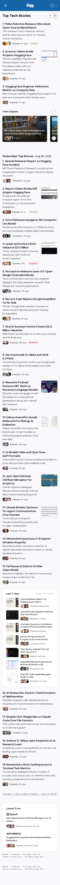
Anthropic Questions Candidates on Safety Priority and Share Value (36, 625)
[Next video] (55, 111)
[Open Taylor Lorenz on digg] (7, 531)
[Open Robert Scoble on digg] (4, 291)
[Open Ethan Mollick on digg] (27, 643)
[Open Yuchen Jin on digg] (9, 43)
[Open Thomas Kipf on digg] (7, 318)
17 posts (34, 644)
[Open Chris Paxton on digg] (9, 291)
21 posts (34, 669)
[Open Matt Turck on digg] (7, 212)
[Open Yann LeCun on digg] (22, 643)
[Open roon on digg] (9, 181)
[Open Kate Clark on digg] (7, 342)
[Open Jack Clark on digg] (7, 499)
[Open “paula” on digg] (8, 845)
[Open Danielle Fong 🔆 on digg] (4, 531)
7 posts (16, 732)
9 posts (16, 212)
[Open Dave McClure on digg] (7, 78)
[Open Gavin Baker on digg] (27, 618)
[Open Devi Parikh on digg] (4, 236)
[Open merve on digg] (4, 102)
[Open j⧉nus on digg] (4, 468)
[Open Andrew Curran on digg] (8, 138)
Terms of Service (12, 857)
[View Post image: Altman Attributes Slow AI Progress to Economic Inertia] (12, 640)
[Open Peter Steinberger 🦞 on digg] (4, 263)
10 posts (34, 681)
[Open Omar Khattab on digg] (4, 409)
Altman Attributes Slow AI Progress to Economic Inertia (34, 638)
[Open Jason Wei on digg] (4, 318)
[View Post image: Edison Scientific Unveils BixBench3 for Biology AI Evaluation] (49, 421)
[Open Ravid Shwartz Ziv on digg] (4, 444)
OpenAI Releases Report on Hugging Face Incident (33, 600)
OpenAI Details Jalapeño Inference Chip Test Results (36, 613)
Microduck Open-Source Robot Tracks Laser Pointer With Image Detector (24, 132)
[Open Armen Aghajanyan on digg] (7, 291)
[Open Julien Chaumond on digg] (7, 733)
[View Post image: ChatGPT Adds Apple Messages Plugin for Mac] (12, 677)
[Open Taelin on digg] (27, 656)
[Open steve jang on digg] (7, 582)
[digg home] (30, 5)
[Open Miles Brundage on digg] (4, 181)
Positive (34, 43)
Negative (33, 263)
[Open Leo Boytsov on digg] (4, 212)
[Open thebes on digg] (7, 468)
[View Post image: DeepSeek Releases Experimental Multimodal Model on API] (12, 665)
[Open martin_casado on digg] (54, 138)
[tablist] (52, 15)
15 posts (34, 631)
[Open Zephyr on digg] (9, 374)
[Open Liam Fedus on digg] (24, 618)
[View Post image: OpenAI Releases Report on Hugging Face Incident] (12, 602)
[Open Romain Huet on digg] (24, 681)
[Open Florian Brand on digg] (7, 102)
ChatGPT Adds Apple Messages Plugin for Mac (35, 675)
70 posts (16, 180)
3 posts (16, 263)
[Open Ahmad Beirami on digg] (4, 784)
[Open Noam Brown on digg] (7, 181)
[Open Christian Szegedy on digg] (4, 709)
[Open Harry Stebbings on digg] (4, 78)
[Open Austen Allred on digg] (7, 263)
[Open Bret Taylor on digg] (4, 342)
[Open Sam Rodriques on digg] (7, 444)
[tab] (50, 15)
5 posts (16, 499)
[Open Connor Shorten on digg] (7, 409)
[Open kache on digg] (22, 669)
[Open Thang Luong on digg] (9, 318)
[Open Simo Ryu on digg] (4, 582)
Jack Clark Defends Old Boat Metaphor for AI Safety (28, 819)
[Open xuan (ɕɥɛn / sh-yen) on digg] (4, 558)
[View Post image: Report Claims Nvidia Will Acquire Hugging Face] (49, 193)
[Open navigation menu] (5, 5)
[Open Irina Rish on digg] (4, 756)
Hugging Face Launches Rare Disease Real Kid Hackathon (28, 839)
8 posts (16, 43)
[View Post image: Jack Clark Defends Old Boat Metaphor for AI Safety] (49, 480)
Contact (16, 854)
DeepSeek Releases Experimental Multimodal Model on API (36, 663)
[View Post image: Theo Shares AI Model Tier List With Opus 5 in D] (12, 652)
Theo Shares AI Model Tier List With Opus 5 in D (34, 650)
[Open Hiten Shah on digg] (9, 263)
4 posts (16, 291)
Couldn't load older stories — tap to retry (30, 794)
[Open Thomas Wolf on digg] (4, 43)
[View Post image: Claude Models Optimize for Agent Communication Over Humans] (49, 512)
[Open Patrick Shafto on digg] (7, 756)
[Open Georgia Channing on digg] (13, 845)
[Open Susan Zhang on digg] (22, 618)
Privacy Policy (31, 854)
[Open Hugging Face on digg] (7, 43)
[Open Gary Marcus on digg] (27, 631)
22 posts (34, 619)
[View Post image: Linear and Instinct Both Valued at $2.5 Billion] (49, 248)
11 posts (16, 236)
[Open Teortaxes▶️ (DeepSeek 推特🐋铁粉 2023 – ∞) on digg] (22, 656)
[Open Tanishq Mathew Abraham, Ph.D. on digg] (27, 669)
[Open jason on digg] (11, 138)
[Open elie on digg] (9, 499)
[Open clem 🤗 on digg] (10, 845)
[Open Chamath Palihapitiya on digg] (9, 733)
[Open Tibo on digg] (22, 681)
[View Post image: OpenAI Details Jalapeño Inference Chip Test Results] (12, 615)
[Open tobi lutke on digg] (4, 733)
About (5, 854)
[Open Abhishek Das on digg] (9, 236)
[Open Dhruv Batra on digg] (7, 236)
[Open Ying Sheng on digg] (7, 374)
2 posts (14, 78)
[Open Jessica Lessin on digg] (9, 212)
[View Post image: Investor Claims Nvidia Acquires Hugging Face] (49, 56)
